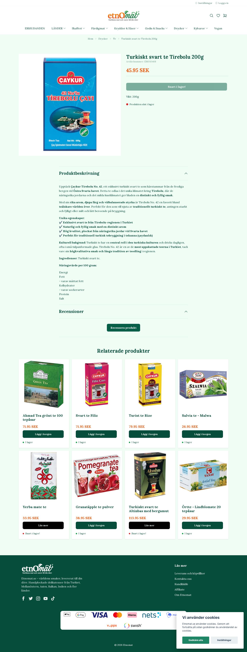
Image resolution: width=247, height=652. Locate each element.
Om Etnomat (183, 594)
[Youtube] (46, 598)
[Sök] (211, 15)
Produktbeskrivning (79, 173)
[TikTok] (53, 598)
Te (114, 38)
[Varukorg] (225, 15)
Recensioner (71, 311)
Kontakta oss (183, 578)
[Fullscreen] (70, 105)
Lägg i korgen (43, 434)
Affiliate (179, 589)
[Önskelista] (218, 15)
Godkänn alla (196, 640)
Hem (90, 38)
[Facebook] (23, 598)
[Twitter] (31, 598)
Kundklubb (181, 584)
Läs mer (43, 525)
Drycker (103, 38)
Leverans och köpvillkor (190, 573)
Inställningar (224, 640)
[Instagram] (38, 598)
